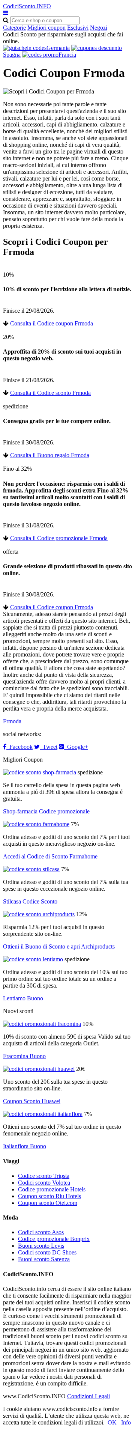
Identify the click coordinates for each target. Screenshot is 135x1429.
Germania (58, 48)
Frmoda (12, 721)
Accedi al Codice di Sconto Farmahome (50, 856)
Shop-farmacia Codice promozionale (46, 811)
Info (126, 1422)
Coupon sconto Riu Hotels (49, 1196)
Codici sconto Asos (41, 1232)
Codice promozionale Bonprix (54, 1239)
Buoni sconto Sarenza (44, 1259)
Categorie (14, 27)
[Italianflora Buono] (42, 1114)
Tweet (48, 747)
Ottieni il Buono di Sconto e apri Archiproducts (59, 946)
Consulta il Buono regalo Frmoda (49, 455)
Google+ (76, 747)
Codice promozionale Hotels (52, 1189)
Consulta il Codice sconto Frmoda (50, 393)
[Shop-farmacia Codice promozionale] (39, 772)
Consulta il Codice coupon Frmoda (51, 323)
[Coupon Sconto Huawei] (39, 1069)
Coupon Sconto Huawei (31, 1101)
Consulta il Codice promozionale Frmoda (59, 538)
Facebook (19, 747)
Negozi (98, 27)
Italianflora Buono (24, 1146)
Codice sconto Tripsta (43, 1176)
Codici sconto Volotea (44, 1182)
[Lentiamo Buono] (33, 959)
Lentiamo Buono (23, 998)
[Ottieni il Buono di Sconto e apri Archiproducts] (39, 914)
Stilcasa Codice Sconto (30, 901)
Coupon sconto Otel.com (47, 1203)
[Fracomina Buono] (42, 1024)
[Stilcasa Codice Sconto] (31, 869)
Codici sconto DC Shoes (47, 1252)
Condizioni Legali (88, 1396)
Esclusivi (77, 27)
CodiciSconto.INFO (27, 6)
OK (112, 1422)
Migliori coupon (46, 27)
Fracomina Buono (24, 1056)
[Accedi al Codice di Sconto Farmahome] (36, 824)
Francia (67, 54)
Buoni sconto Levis (41, 1245)
